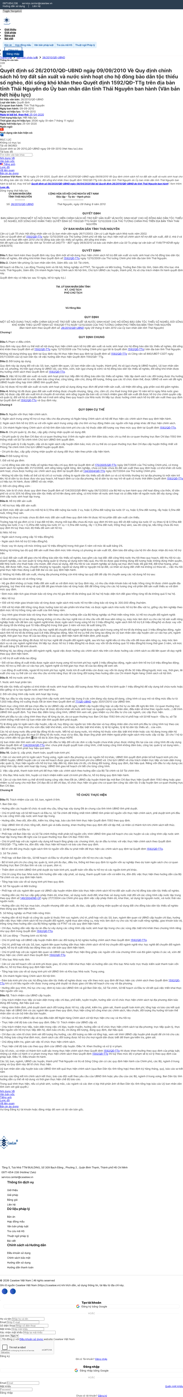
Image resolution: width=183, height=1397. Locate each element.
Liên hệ (36, 6)
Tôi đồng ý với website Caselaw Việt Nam (38, 1339)
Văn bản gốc (7, 161)
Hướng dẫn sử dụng (14, 6)
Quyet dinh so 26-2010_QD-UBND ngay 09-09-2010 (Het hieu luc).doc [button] (41, 148)
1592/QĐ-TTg (34, 236)
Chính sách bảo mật (18, 1257)
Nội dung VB (7, 158)
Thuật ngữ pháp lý (18, 1235)
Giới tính (4, 1335)
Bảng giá (12, 1199)
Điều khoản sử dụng (19, 1252)
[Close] (0, 1300)
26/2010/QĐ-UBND (53, 57)
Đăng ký (102, 1395)
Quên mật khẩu (174, 1386)
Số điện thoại (7, 1325)
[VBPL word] (2, 136)
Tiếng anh (9, 164)
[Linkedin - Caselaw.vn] (13, 1291)
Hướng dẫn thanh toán (20, 1267)
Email (3, 1322)
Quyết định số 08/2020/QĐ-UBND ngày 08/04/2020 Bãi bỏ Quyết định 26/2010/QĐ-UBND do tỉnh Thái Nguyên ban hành (99, 183)
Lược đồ (5, 167)
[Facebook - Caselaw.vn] (5, 1291)
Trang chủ (6, 57)
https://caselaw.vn (49, 1285)
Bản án (8, 45)
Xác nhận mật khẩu (11, 1332)
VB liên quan (7, 170)
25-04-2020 (22, 114)
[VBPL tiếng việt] (2, 129)
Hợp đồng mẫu (23, 45)
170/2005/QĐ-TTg (106, 464)
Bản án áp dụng (9, 173)
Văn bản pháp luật (44, 45)
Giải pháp (12, 1194)
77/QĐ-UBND (83, 701)
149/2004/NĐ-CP (30, 898)
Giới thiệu (12, 1190)
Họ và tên (5, 1318)
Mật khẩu (5, 1328)
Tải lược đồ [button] (6, 151)
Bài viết (8, 38)
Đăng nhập (101, 1359)
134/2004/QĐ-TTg (94, 470)
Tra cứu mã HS (64, 45)
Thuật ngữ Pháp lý (85, 45)
